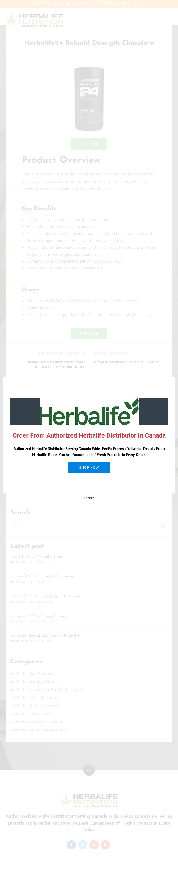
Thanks (89, 498)
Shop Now (89, 467)
